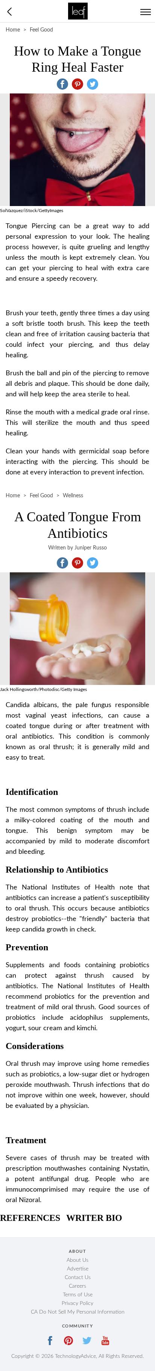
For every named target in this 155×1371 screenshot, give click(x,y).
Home (13, 30)
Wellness (73, 495)
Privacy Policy (77, 1303)
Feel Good (41, 30)
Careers (77, 1286)
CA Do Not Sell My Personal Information (78, 1312)
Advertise (77, 1269)
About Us (77, 1260)
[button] (62, 84)
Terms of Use (78, 1294)
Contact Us (78, 1277)
